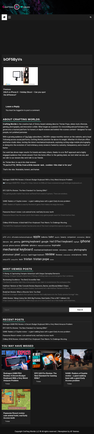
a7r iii (9, 237)
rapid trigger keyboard (36, 255)
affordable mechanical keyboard (22, 237)
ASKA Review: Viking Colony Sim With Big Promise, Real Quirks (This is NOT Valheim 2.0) (36, 298)
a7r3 (4, 237)
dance (88, 237)
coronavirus (81, 237)
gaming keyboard (30, 241)
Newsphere (62, 431)
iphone (85, 241)
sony (85, 254)
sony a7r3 (6, 259)
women (52, 259)
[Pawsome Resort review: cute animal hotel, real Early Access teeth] (16, 399)
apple (36, 236)
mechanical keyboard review (46, 250)
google (44, 241)
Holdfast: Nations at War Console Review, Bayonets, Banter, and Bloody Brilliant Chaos (36, 286)
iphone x (33, 245)
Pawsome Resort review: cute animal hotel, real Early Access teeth (28, 212)
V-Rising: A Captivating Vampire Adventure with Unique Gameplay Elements (31, 274)
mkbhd (70, 250)
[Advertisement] (47, 37)
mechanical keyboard (18, 249)
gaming (17, 242)
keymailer (56, 245)
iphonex (25, 245)
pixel (17, 254)
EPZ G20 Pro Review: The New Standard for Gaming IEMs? (25, 190)
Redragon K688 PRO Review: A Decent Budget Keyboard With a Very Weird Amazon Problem (37, 180)
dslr (11, 242)
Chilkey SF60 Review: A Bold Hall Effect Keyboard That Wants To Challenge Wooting (35, 223)
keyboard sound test (44, 245)
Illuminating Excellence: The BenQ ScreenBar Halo (21, 280)
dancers (6, 242)
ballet (51, 237)
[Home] (4, 17)
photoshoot (8, 254)
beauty (63, 237)
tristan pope (41, 259)
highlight (76, 242)
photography (80, 249)
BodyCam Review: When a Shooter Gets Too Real (21, 292)
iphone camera (14, 245)
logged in (20, 110)
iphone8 (5, 245)
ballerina (44, 237)
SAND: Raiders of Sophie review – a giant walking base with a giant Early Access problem (36, 201)
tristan (28, 259)
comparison (71, 237)
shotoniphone (66, 255)
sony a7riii (14, 259)
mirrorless (63, 250)
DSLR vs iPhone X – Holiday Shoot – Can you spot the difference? (24, 92)
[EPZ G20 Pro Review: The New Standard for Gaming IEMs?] (47, 359)
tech (21, 259)
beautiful (57, 237)
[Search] (90, 17)
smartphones (76, 255)
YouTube (28, 137)
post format (24, 255)
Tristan (7, 384)
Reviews (59, 255)
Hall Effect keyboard (61, 241)
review (50, 254)
